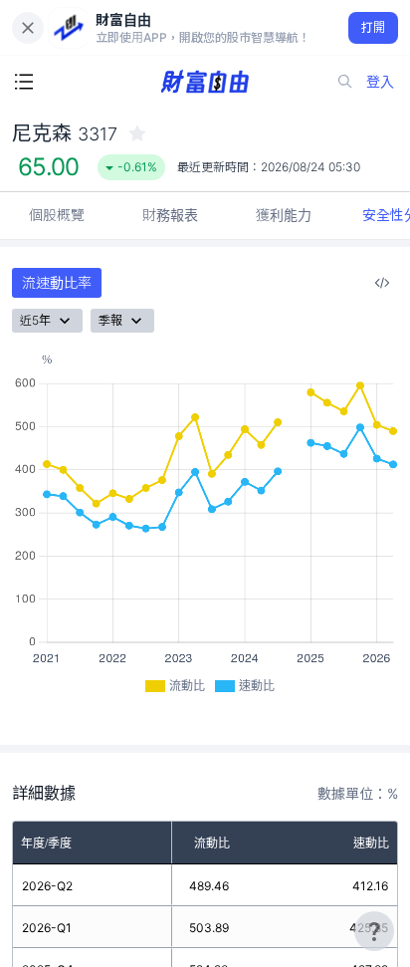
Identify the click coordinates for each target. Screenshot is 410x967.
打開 (373, 27)
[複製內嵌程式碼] (382, 283)
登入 (380, 81)
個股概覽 (57, 214)
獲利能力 (283, 214)
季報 (110, 320)
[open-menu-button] (24, 82)
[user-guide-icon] (374, 931)
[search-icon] (345, 82)
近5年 (35, 320)
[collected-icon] (137, 133)
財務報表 (170, 214)
